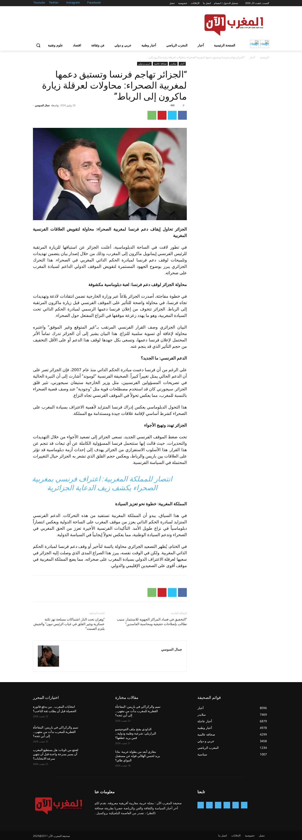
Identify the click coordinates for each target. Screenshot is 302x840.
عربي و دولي (144, 63)
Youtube (39, 2)
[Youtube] (46, 3)
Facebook (94, 2)
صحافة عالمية (160, 63)
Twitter (54, 2)
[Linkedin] (218, 805)
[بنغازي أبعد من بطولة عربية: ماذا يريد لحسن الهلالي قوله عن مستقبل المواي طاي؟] (176, 757)
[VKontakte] (200, 805)
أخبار (252, 57)
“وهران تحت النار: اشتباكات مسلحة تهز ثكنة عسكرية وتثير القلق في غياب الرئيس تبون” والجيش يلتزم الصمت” (69, 624)
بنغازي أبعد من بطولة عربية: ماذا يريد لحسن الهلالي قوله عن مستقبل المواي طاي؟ (137, 756)
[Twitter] (64, 3)
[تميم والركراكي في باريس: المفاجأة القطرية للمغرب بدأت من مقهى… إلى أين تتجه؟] (94, 732)
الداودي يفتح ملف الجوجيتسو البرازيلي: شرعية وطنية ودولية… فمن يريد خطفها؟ (135, 733)
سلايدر (173, 63)
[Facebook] (106, 3)
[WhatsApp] (151, 115)
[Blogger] (244, 805)
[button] (38, 45)
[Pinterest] (162, 115)
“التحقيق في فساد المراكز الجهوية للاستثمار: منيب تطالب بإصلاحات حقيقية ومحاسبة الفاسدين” (152, 621)
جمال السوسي (42, 105)
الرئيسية (264, 57)
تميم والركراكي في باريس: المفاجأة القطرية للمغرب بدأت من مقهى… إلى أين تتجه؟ (55, 732)
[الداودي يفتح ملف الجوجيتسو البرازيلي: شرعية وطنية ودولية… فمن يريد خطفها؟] (176, 734)
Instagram (73, 2)
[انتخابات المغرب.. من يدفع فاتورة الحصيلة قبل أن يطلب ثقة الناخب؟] (94, 712)
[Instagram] (85, 3)
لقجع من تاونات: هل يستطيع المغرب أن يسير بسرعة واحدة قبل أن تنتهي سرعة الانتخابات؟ (55, 754)
